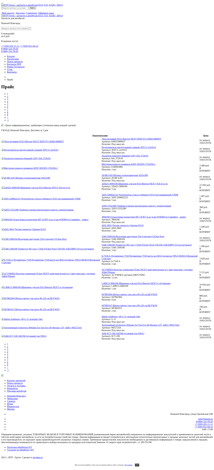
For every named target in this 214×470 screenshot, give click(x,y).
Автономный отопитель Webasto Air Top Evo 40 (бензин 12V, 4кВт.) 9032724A (140, 325)
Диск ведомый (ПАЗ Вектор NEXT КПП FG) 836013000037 (131, 139)
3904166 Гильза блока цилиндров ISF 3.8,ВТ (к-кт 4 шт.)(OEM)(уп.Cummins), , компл (144, 217)
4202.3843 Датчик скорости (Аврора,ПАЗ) (123, 225)
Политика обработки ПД (19, 447)
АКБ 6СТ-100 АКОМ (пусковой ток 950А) (123, 333)
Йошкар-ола (13, 406)
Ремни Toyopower (16, 67)
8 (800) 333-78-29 (9, 48)
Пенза (10, 404)
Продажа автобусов (16, 391)
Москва (11, 409)
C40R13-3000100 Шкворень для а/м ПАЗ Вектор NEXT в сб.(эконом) (136, 283)
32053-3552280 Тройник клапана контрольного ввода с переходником (136, 206)
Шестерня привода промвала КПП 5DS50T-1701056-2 (128, 164)
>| (8, 120)
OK (137, 465)
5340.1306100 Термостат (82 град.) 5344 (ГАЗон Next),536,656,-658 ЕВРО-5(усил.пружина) (147, 245)
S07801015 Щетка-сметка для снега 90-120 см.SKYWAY (130, 305)
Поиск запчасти (15, 61)
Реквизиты (12, 388)
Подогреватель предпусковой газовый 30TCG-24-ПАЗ (129, 147)
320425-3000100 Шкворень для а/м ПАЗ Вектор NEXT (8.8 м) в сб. (135, 183)
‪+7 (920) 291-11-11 (10, 46)
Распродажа (13, 59)
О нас (10, 69)
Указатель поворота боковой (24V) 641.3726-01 (125, 156)
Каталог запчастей (16, 380)
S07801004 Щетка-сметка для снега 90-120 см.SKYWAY (130, 294)
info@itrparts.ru (205, 419)
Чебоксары (12, 398)
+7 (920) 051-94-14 (29, 46)
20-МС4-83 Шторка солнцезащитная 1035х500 (125, 175)
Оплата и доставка (16, 386)
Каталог (11, 56)
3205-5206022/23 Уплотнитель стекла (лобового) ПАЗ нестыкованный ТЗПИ (140, 195)
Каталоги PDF (14, 64)
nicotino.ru (38, 457)
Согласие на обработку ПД (20, 450)
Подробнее (128, 465)
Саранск (11, 401)
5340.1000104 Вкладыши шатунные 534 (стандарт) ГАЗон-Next (133, 236)
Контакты (12, 72)
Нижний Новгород (16, 396)
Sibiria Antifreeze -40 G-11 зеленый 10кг (121, 316)
